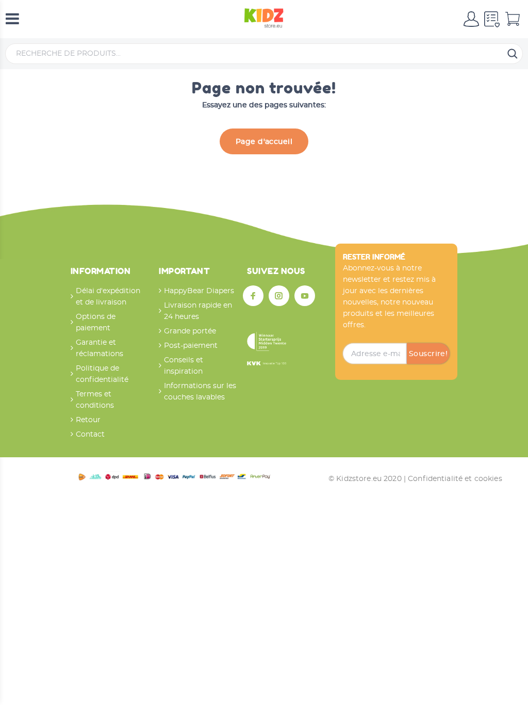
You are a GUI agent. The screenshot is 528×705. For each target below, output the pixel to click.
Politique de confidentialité (102, 374)
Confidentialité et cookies (455, 479)
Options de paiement (96, 322)
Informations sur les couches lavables (200, 391)
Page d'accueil (264, 142)
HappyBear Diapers (199, 291)
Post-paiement (191, 345)
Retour (88, 420)
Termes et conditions (95, 400)
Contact (90, 434)
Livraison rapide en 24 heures (198, 311)
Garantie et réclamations (99, 348)
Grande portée (190, 331)
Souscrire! (428, 354)
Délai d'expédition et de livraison (108, 296)
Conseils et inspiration (183, 366)
